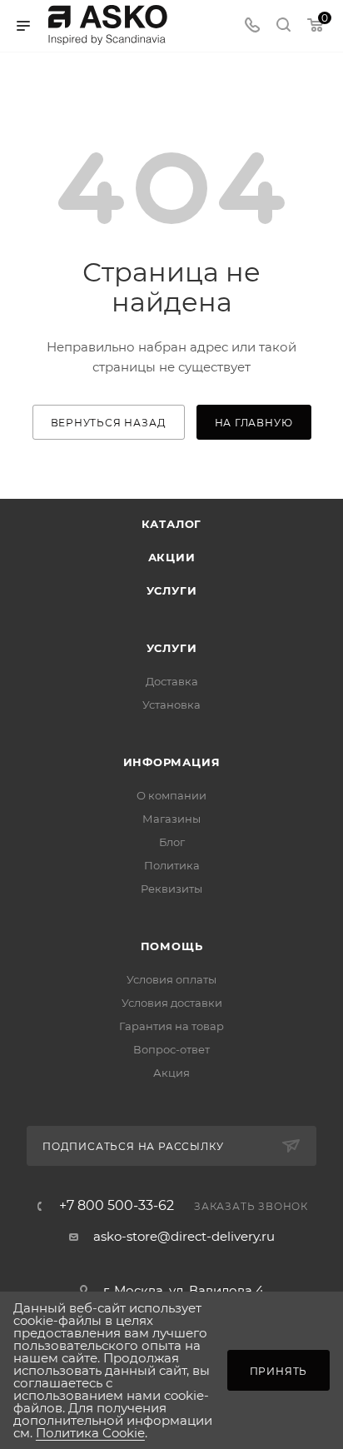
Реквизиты (171, 888)
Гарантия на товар (171, 1026)
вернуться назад (109, 422)
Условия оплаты (171, 979)
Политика (172, 865)
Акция (171, 1072)
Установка (171, 704)
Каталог (172, 523)
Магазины (171, 818)
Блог (172, 842)
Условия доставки (172, 1002)
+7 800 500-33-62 (116, 1205)
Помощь (172, 946)
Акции (172, 557)
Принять (279, 1371)
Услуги (172, 590)
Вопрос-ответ (171, 1049)
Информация (172, 762)
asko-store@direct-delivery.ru (184, 1236)
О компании (171, 795)
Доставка (172, 681)
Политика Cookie (90, 1433)
